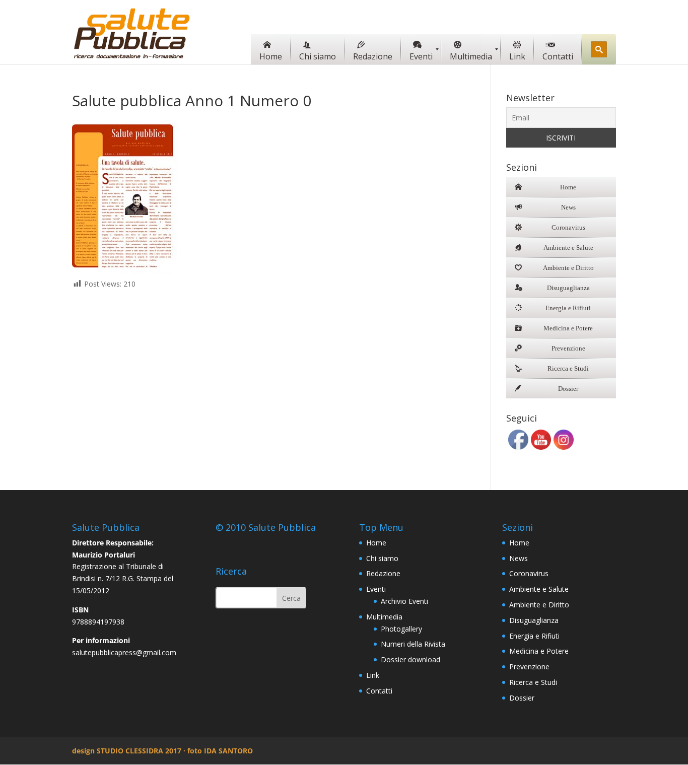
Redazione (383, 573)
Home (376, 542)
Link (372, 675)
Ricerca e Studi (533, 682)
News (518, 558)
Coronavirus (528, 573)
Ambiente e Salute (539, 589)
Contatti (379, 691)
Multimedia (384, 616)
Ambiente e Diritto (539, 604)
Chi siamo (382, 558)
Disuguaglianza (534, 620)
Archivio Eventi (404, 601)
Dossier (521, 698)
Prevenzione (529, 666)
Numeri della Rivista (413, 644)
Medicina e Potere (539, 651)
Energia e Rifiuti (534, 636)
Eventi (376, 589)
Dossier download (410, 659)
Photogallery (401, 629)
